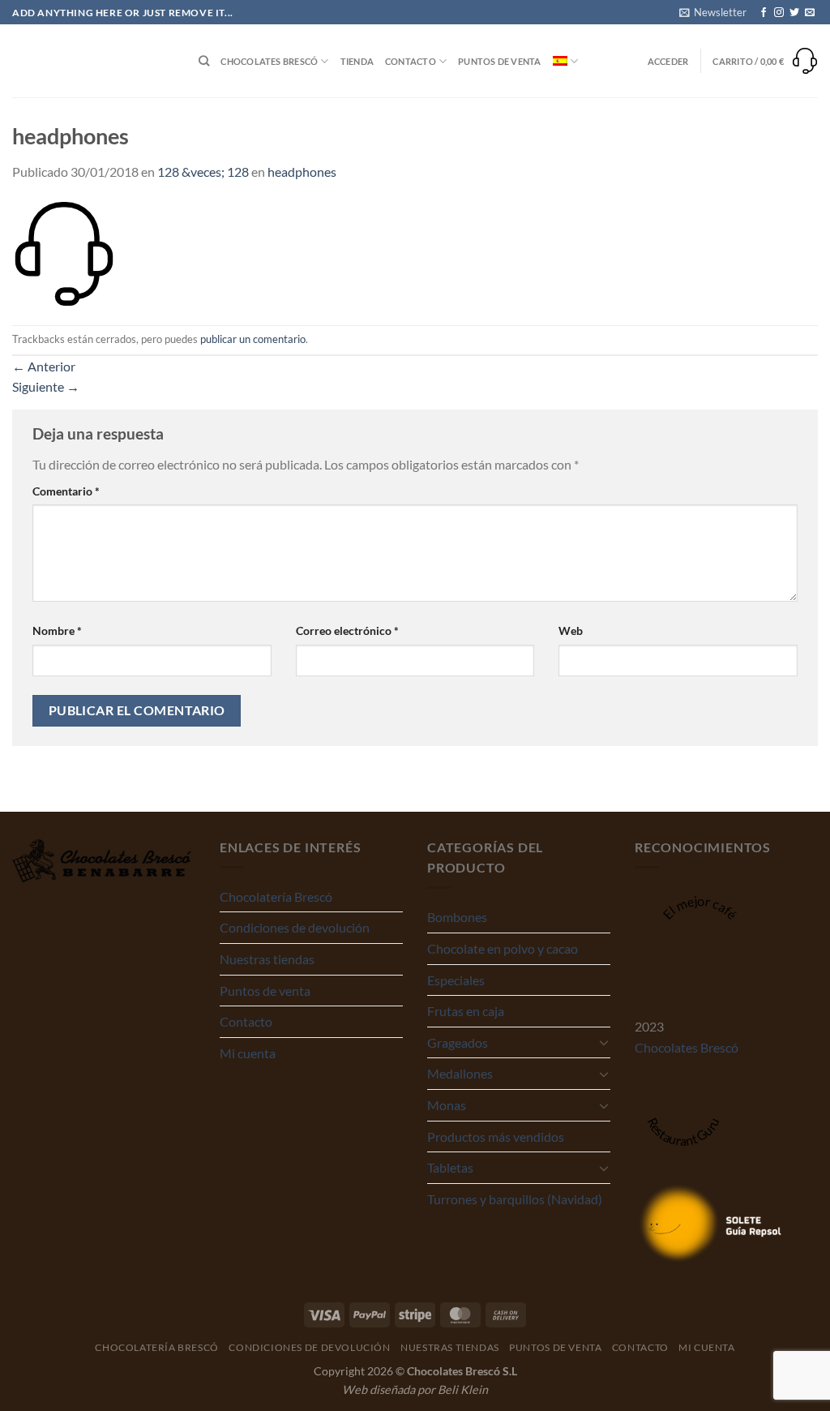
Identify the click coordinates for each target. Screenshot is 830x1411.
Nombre (57, 630)
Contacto (410, 61)
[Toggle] (603, 1042)
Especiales (456, 980)
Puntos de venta (499, 61)
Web (570, 630)
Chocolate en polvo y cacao (502, 948)
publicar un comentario (253, 338)
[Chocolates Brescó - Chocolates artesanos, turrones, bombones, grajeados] (93, 61)
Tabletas (450, 1167)
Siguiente (45, 386)
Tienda (357, 61)
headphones (301, 171)
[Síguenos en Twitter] (794, 13)
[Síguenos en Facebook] (763, 13)
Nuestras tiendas (267, 959)
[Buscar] (204, 60)
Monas (446, 1105)
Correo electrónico (347, 630)
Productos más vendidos (495, 1136)
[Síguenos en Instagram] (779, 13)
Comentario (66, 491)
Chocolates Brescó (269, 61)
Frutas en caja (465, 1011)
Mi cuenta (248, 1053)
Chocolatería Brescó (276, 896)
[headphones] (64, 251)
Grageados (457, 1042)
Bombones (457, 916)
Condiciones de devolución (295, 927)
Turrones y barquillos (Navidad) (514, 1199)
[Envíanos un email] (810, 13)
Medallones (460, 1073)
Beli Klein (463, 1389)
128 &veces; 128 (203, 171)
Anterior (43, 366)
